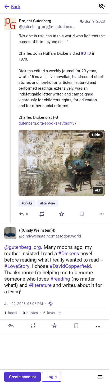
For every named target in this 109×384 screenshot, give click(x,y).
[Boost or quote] (42, 214)
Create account (22, 376)
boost (10, 313)
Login (52, 376)
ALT (98, 190)
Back (15, 6)
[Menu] (100, 377)
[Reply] (11, 325)
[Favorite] (61, 214)
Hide (96, 135)
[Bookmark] (82, 214)
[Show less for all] (102, 6)
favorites (52, 313)
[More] (101, 214)
